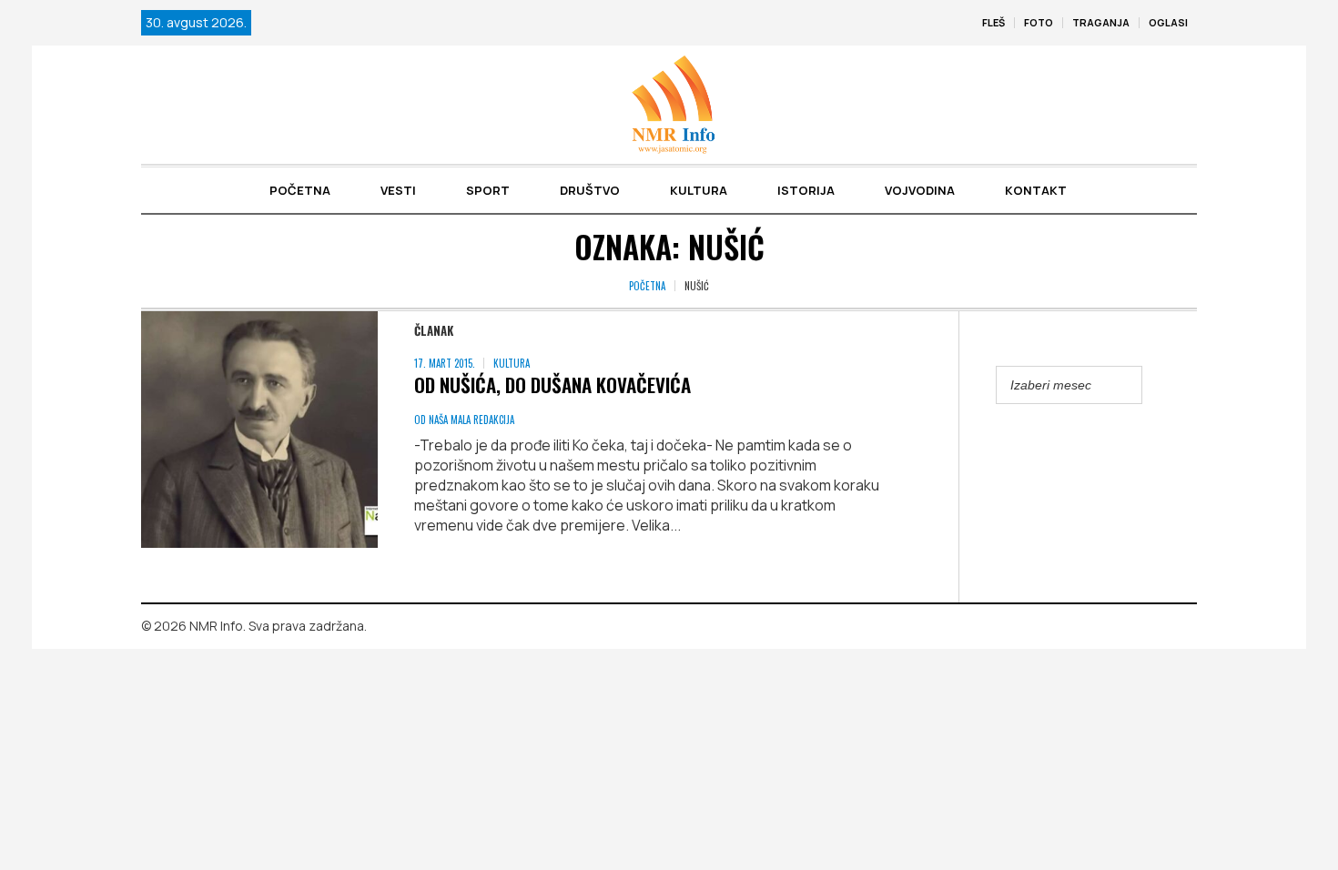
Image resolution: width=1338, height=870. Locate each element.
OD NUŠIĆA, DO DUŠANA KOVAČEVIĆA (552, 384)
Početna (647, 285)
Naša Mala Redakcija (471, 419)
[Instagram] (1183, 627)
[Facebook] (1157, 627)
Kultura (511, 363)
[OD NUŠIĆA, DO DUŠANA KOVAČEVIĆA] (259, 429)
